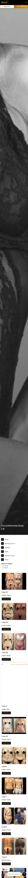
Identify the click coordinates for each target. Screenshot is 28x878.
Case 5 (4, 857)
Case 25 (5, 736)
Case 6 (4, 827)
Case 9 (4, 706)
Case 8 (4, 766)
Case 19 (5, 622)
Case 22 (5, 592)
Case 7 (4, 797)
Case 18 (5, 652)
